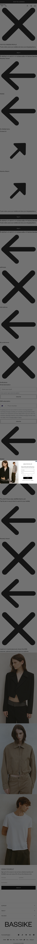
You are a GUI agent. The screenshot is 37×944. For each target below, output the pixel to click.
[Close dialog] (36, 461)
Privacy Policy (32, 480)
